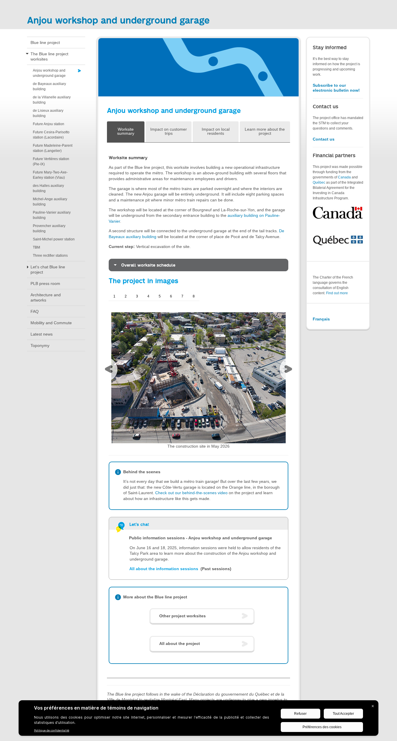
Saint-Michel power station (54, 239)
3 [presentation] (137, 296)
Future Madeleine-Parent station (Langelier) (52, 148)
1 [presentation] (114, 296)
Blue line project (45, 42)
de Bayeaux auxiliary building (49, 86)
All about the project (179, 643)
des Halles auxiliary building (48, 188)
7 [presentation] (182, 296)
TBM (36, 247)
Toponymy (40, 345)
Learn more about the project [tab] (265, 131)
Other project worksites (182, 616)
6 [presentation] (171, 296)
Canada (344, 177)
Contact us (324, 139)
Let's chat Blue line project (48, 269)
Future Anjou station (48, 124)
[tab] (198, 265)
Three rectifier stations (50, 256)
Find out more (337, 293)
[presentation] (110, 370)
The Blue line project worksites (49, 56)
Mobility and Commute (51, 322)
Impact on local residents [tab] (216, 131)
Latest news (42, 334)
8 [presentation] (194, 296)
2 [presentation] (126, 296)
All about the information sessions (164, 568)
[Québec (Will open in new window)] (338, 239)
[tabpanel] (198, 410)
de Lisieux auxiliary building (48, 113)
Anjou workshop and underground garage (49, 73)
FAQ (35, 311)
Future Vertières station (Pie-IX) (51, 161)
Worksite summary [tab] (125, 131)
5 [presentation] (160, 296)
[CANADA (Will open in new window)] (338, 213)
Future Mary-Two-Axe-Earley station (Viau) (50, 175)
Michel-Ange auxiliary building (50, 201)
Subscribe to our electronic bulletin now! (336, 88)
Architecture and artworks (46, 297)
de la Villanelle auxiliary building (52, 99)
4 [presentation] (148, 296)
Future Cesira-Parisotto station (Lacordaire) (51, 134)
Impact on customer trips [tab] (168, 131)
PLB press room (45, 283)
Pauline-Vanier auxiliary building (52, 215)
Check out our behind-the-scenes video (191, 492)
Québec (319, 182)
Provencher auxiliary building (49, 228)
